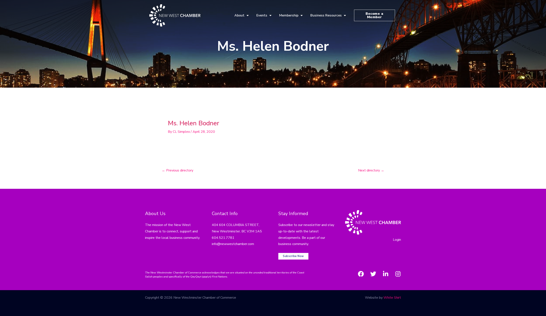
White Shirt (392, 297)
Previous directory (177, 170)
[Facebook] (361, 274)
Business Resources (326, 15)
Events (261, 15)
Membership (288, 15)
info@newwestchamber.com (233, 244)
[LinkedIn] (386, 274)
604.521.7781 (223, 237)
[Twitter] (373, 274)
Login (397, 239)
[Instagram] (398, 274)
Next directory (371, 170)
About (239, 15)
